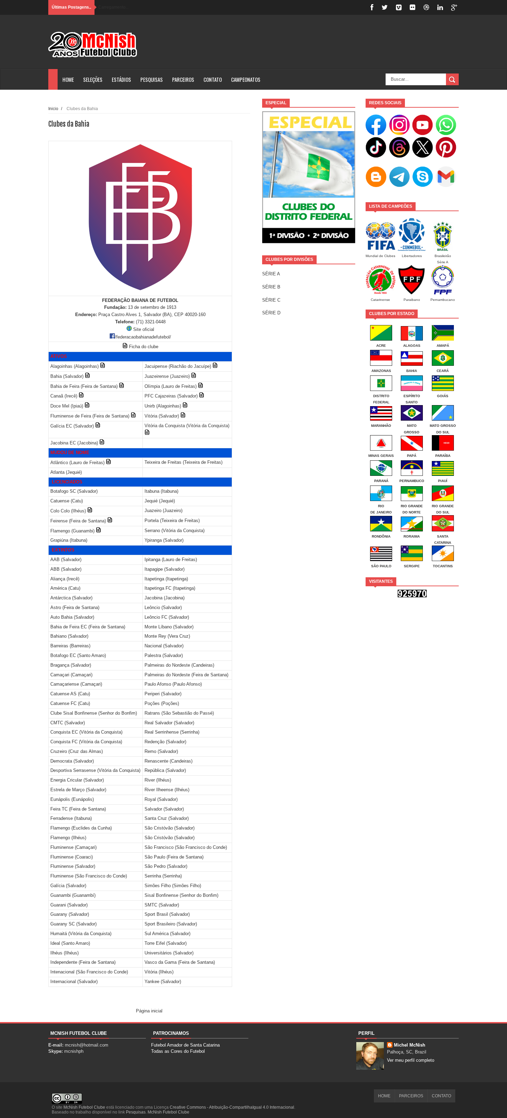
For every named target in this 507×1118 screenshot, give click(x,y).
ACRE (381, 345)
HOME (68, 79)
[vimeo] (399, 7)
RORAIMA (412, 536)
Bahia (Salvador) (66, 376)
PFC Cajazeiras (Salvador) (171, 396)
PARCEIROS (183, 79)
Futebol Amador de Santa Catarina (185, 1045)
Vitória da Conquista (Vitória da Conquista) (187, 425)
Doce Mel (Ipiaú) (66, 406)
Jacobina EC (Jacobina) (74, 442)
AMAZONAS (381, 371)
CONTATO (212, 79)
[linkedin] (440, 7)
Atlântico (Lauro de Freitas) (77, 462)
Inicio (53, 108)
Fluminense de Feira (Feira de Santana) (89, 416)
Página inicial (149, 1010)
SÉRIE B (271, 287)
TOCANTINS (443, 566)
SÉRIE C (271, 300)
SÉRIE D (271, 312)
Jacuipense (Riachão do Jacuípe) (178, 366)
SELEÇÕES (92, 79)
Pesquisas (136, 1112)
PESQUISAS (151, 79)
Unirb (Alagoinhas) (163, 406)
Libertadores (412, 256)
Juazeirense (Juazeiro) (167, 376)
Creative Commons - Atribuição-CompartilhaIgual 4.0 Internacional (232, 1107)
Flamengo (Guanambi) (72, 530)
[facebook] (372, 7)
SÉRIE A (271, 273)
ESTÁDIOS (121, 79)
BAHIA (411, 371)
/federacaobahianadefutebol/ (143, 337)
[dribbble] (426, 7)
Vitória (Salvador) (162, 416)
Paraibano (412, 300)
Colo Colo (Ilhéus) (68, 510)
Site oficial (143, 329)
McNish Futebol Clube (84, 1107)
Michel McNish (409, 1045)
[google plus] (454, 7)
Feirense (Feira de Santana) (78, 520)
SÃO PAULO (381, 566)
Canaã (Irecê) (63, 396)
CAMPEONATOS (245, 79)
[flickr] (412, 7)
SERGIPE (412, 566)
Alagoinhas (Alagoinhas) (74, 366)
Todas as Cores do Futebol (178, 1051)
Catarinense (380, 300)
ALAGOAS (411, 345)
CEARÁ (443, 371)
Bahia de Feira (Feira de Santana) (84, 386)
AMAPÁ (443, 345)
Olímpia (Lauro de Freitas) (171, 386)
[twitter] (384, 7)
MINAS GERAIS (381, 456)
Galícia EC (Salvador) (72, 426)
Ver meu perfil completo (410, 1060)
